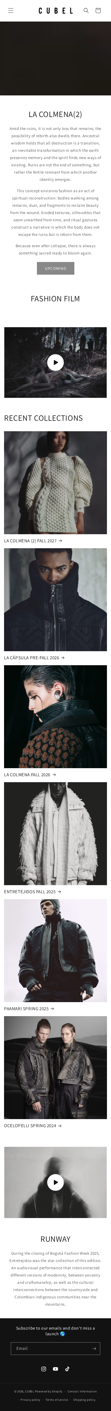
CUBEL (29, 1391)
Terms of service (57, 1400)
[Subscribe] (94, 1348)
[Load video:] (55, 362)
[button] (11, 10)
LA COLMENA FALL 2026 (27, 775)
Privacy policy (30, 1400)
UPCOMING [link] (55, 268)
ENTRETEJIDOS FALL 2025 (30, 892)
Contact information (82, 1391)
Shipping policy (84, 1400)
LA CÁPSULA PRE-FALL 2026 (31, 658)
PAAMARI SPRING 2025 (26, 1009)
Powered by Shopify (49, 1391)
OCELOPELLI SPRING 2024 (30, 1126)
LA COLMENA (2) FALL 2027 (30, 541)
